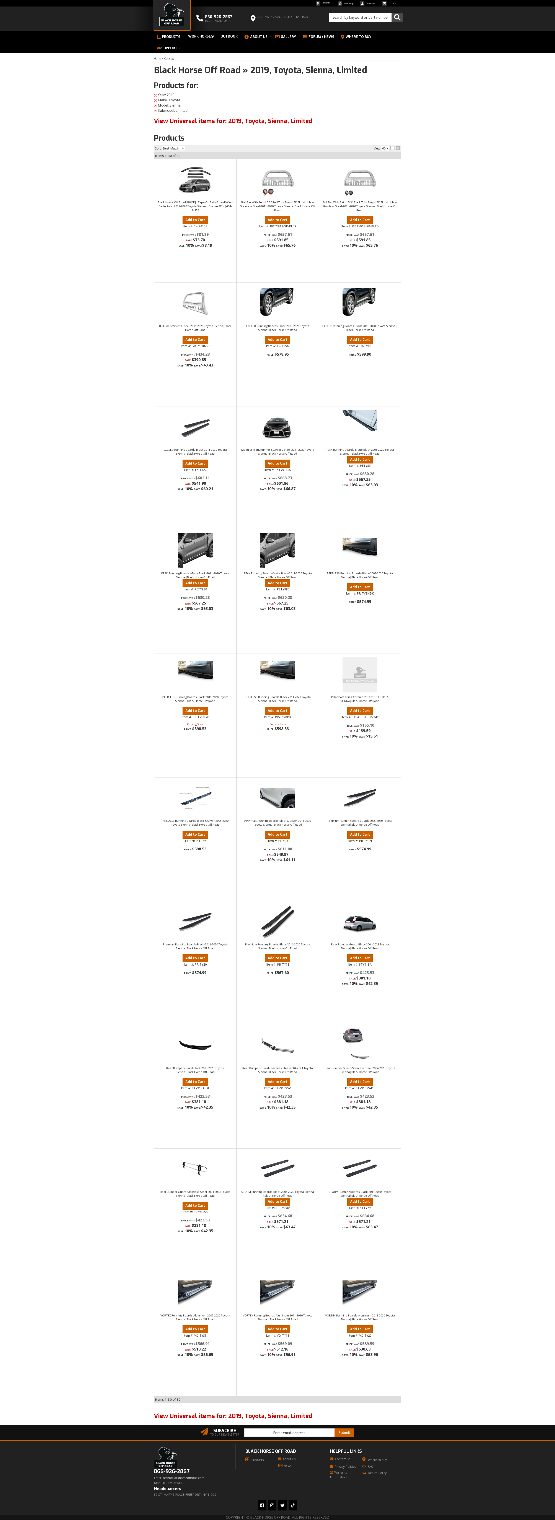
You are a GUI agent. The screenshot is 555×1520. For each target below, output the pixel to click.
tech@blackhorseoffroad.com (183, 1478)
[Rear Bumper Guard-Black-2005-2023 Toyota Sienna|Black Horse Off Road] (195, 1045)
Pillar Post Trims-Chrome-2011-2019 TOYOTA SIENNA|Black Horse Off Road (359, 699)
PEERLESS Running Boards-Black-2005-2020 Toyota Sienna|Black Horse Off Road (360, 575)
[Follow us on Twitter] (282, 1505)
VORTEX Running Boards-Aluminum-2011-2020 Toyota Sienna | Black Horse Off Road (277, 1317)
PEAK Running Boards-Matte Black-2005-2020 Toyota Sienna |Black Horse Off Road (360, 451)
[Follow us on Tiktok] (293, 1505)
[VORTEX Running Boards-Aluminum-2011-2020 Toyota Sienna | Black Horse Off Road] (277, 1292)
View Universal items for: (233, 1416)
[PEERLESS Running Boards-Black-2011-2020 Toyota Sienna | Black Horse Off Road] (195, 674)
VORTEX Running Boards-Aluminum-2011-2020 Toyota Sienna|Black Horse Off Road (360, 1317)
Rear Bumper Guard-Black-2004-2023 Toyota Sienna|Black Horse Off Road (360, 946)
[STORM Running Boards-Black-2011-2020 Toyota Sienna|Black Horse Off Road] (360, 1169)
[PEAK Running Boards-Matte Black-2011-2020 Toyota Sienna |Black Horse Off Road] (195, 550)
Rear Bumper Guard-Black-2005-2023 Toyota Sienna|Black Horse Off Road (195, 1070)
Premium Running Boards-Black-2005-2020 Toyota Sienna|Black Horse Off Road (360, 823)
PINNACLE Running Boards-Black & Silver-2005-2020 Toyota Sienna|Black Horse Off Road (195, 823)
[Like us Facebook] (262, 1505)
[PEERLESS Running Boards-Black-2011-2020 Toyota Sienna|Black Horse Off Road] (277, 674)
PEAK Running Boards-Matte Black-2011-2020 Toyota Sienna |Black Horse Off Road (195, 575)
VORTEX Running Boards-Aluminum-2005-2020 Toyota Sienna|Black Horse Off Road (195, 1317)
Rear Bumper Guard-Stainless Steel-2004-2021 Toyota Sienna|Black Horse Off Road (277, 1070)
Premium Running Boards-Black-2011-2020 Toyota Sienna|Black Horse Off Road (195, 946)
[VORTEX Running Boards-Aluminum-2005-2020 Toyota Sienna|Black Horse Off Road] (195, 1292)
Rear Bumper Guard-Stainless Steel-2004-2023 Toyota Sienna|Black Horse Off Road (360, 1070)
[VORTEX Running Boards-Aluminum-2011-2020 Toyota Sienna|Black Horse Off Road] (360, 1292)
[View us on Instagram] (272, 1505)
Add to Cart (195, 463)
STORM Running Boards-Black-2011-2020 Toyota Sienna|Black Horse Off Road (360, 1194)
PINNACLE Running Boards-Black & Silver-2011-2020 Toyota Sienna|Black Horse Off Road (277, 823)
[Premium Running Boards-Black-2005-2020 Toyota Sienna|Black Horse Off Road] (360, 798)
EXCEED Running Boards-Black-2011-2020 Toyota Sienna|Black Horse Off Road (195, 451)
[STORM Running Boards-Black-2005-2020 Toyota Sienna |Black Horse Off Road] (277, 1169)
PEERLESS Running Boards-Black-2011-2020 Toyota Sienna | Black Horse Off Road (195, 699)
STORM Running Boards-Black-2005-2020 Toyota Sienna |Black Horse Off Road (277, 1194)
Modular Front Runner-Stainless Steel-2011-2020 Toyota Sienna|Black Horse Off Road (277, 451)
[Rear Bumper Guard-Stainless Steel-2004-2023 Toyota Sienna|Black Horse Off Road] (360, 1045)
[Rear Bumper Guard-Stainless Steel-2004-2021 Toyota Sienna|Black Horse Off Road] (277, 1045)
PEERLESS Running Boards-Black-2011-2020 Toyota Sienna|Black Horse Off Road (278, 699)
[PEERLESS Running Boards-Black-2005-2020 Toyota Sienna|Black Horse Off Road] (360, 550)
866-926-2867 (171, 1471)
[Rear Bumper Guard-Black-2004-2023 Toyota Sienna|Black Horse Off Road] (360, 921)
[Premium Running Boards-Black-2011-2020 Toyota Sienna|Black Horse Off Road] (195, 921)
